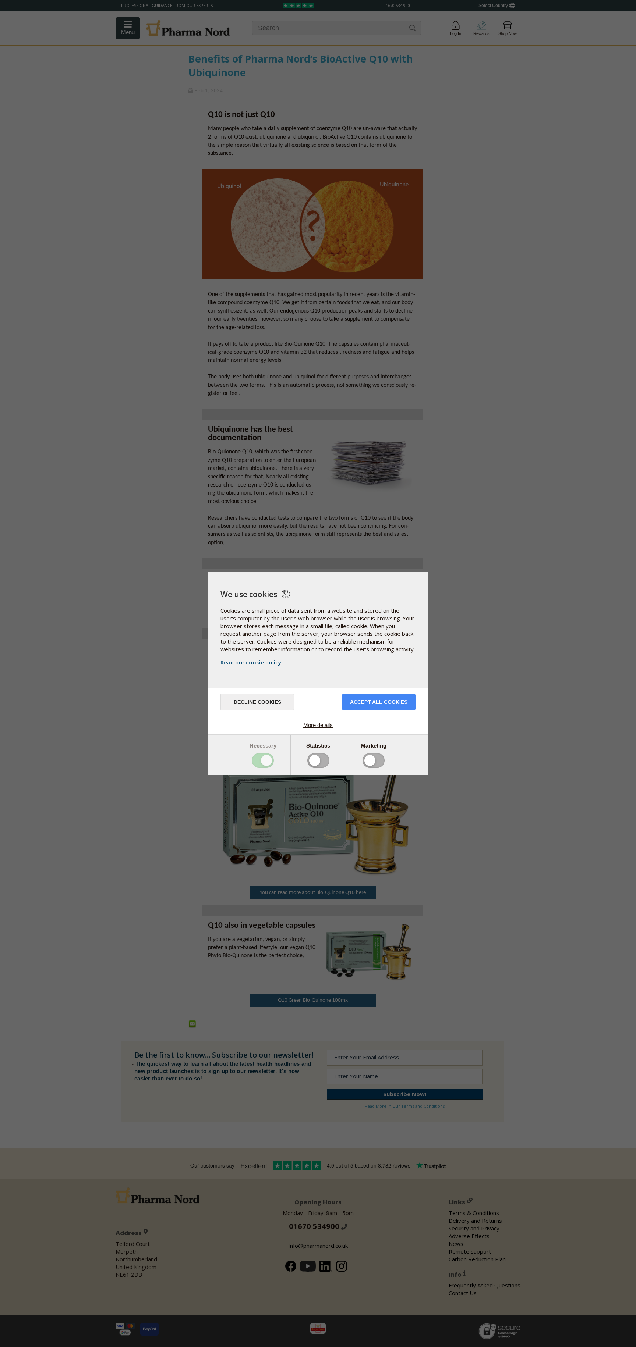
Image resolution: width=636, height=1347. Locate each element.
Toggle (263, 760)
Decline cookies (257, 702)
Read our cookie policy (250, 662)
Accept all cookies (378, 702)
